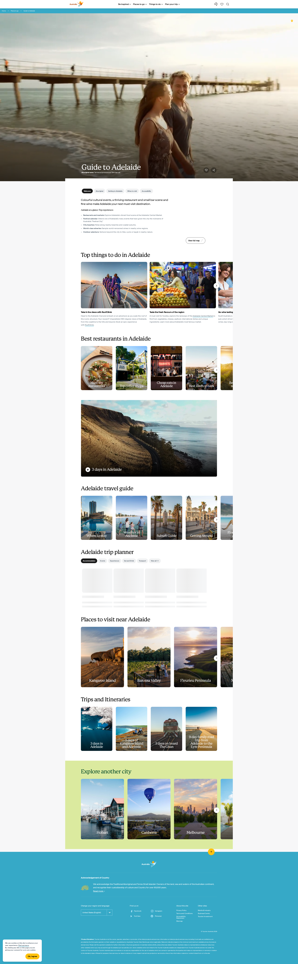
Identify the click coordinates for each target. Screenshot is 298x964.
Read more (98, 891)
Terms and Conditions (184, 913)
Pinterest (158, 916)
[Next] (216, 286)
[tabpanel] (126, 217)
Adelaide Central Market (203, 316)
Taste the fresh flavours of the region (167, 312)
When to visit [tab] (132, 191)
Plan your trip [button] (171, 4)
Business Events (204, 913)
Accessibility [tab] (146, 191)
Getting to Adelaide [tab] (115, 191)
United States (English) (91, 912)
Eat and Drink (129, 561)
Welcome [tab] (87, 191)
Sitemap (179, 921)
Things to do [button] (155, 4)
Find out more (23, 945)
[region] (195, 217)
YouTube (137, 916)
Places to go (15, 11)
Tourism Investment (205, 916)
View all (153, 561)
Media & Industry (204, 910)
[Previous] (82, 286)
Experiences (114, 561)
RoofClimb (89, 325)
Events (102, 561)
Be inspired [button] (123, 4)
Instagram (158, 911)
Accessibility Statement (181, 917)
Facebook (137, 911)
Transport (142, 561)
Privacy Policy (181, 910)
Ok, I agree (32, 956)
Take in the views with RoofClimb (96, 312)
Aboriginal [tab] (99, 191)
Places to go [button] (139, 4)
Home (4, 11)
